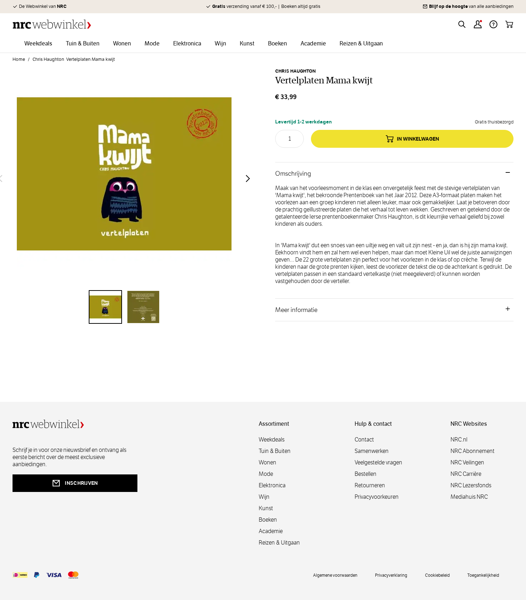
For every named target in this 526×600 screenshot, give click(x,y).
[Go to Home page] (52, 24)
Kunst (266, 508)
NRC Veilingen (467, 462)
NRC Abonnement (472, 451)
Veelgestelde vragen (378, 462)
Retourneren (370, 485)
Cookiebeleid (437, 575)
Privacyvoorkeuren (377, 497)
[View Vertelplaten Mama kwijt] (105, 307)
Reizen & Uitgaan (279, 542)
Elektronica (272, 485)
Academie (271, 531)
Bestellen (365, 474)
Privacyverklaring (391, 575)
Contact (364, 439)
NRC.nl (458, 439)
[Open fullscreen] (124, 178)
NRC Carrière (465, 474)
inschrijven (81, 483)
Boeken (268, 519)
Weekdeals (271, 439)
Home (19, 59)
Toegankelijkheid (483, 575)
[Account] (477, 24)
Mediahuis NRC (469, 497)
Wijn (264, 497)
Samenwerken (372, 451)
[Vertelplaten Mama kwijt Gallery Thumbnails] (124, 307)
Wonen (267, 462)
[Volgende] (248, 178)
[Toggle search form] (462, 24)
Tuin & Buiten (275, 451)
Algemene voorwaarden (335, 575)
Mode (266, 474)
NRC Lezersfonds (470, 485)
